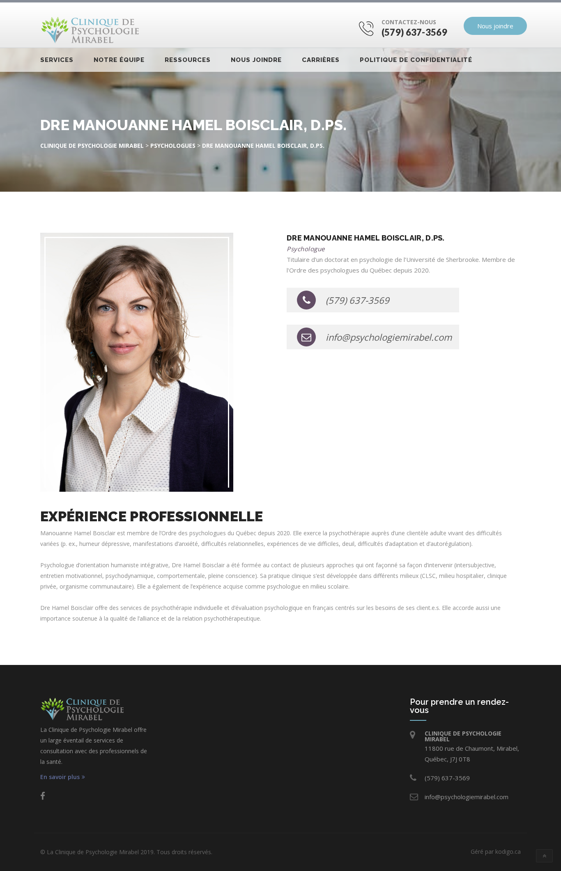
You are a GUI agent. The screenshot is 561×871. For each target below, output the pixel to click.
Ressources (188, 60)
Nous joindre (495, 26)
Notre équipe (119, 60)
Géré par (496, 851)
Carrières (321, 60)
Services (57, 60)
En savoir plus (60, 777)
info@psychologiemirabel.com (389, 337)
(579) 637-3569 (414, 32)
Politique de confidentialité (416, 60)
